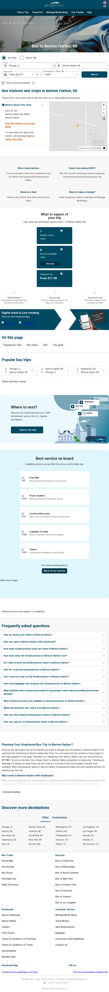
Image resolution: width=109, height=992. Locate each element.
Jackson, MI (35, 831)
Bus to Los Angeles (65, 902)
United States (27, 23)
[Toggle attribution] (104, 148)
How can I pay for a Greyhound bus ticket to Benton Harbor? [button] (36, 721)
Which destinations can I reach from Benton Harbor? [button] (32, 708)
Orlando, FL (88, 839)
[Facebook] (69, 972)
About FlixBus (9, 921)
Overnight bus (9, 878)
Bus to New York (64, 878)
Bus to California (64, 860)
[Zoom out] (104, 109)
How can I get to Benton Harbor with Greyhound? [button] (30, 641)
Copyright (60, 979)
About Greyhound (11, 915)
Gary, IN (5, 844)
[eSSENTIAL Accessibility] (91, 972)
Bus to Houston (63, 890)
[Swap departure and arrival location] (54, 65)
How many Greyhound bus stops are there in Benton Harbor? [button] (36, 648)
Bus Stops (7, 872)
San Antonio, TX (90, 844)
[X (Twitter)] (72, 972)
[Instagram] (70, 972)
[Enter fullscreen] (104, 119)
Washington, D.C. (64, 827)
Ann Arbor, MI (8, 835)
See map (50, 264)
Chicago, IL (7, 827)
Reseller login (9, 956)
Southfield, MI (36, 835)
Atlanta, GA (61, 831)
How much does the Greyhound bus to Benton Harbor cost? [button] (35, 655)
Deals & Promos (10, 884)
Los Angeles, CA (91, 827)
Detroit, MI (7, 831)
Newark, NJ (88, 835)
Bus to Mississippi (65, 866)
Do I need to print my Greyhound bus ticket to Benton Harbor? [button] (37, 662)
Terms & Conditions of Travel (17, 945)
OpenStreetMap (96, 148)
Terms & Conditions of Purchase (19, 939)
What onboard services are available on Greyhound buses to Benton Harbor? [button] (44, 701)
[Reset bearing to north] (104, 113)
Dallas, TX (61, 844)
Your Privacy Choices (57, 982)
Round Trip (31, 57)
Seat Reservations (65, 927)
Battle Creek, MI (37, 827)
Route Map (7, 860)
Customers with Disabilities (69, 939)
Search (94, 74)
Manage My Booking (66, 915)
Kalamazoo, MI (9, 839)
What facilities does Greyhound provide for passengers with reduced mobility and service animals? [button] (51, 692)
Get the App (8, 866)
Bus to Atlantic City (65, 884)
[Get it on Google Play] (11, 972)
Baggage (60, 933)
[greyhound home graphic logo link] (54, 4)
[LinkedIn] (71, 972)
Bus (14, 23)
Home (5, 23)
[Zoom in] (104, 105)
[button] (24, 105)
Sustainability (9, 950)
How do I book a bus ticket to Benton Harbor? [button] (28, 634)
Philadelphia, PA (63, 835)
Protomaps (83, 148)
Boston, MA (34, 844)
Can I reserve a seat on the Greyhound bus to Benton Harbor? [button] (36, 676)
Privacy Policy (48, 979)
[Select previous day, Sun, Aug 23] (33, 74)
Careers (6, 927)
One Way (12, 57)
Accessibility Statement (76, 979)
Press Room (8, 933)
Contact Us (61, 945)
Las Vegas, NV (90, 831)
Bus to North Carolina (66, 872)
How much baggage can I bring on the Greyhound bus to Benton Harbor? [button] (42, 683)
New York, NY (35, 839)
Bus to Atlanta (63, 896)
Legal (37, 979)
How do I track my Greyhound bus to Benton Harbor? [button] (32, 669)
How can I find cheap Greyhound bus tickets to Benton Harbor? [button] (37, 715)
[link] (54, 419)
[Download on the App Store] (29, 972)
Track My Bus (62, 921)
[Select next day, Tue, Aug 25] (37, 74)
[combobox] (31, 65)
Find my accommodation (18, 82)
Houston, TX (62, 839)
